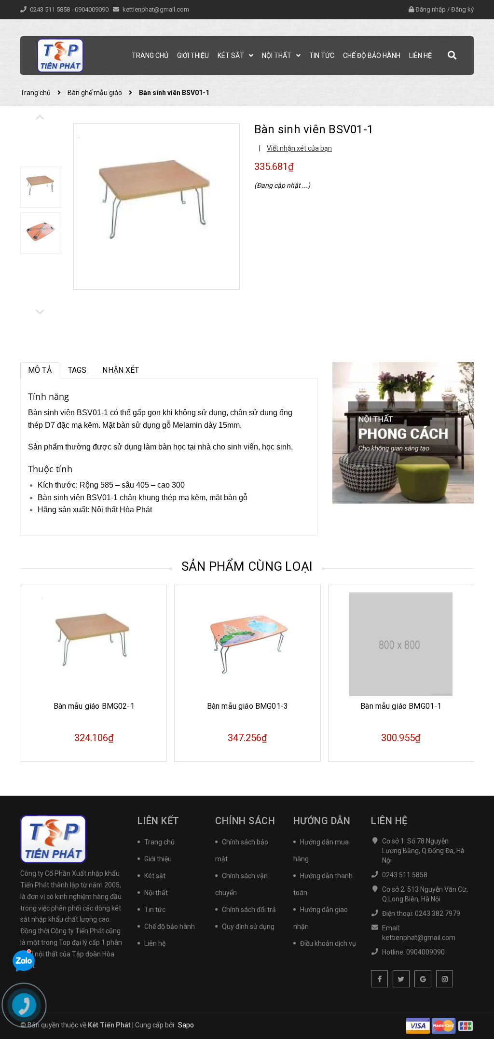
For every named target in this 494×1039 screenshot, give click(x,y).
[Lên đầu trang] (470, 1008)
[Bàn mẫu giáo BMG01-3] (100, 644)
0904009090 (92, 9)
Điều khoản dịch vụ (328, 943)
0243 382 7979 (437, 913)
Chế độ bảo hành (169, 926)
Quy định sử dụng (248, 926)
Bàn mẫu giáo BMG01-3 (100, 706)
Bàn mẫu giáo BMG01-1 (254, 706)
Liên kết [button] (158, 821)
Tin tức (154, 909)
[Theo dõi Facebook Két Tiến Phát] (379, 978)
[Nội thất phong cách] (403, 432)
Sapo (186, 1025)
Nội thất (156, 893)
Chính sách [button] (245, 821)
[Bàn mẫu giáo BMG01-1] (254, 644)
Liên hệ (154, 943)
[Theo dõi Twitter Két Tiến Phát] (401, 978)
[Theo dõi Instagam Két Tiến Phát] (444, 978)
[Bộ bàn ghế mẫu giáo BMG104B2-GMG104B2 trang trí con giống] (407, 644)
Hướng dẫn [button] (322, 821)
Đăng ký (462, 9)
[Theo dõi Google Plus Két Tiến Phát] (422, 978)
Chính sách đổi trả (249, 909)
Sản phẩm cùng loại (247, 566)
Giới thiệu (158, 859)
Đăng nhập (430, 9)
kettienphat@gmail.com (156, 9)
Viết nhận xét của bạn (299, 148)
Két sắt (154, 876)
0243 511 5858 (50, 9)
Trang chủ (159, 842)
